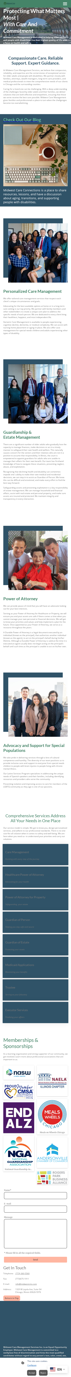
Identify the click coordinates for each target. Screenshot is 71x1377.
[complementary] (58, 1370)
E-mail (7, 1203)
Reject (43, 1372)
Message (8, 1217)
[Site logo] (9, 3)
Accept (32, 1372)
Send (35, 1259)
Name (7, 1190)
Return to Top (12, 1298)
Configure (31, 1365)
